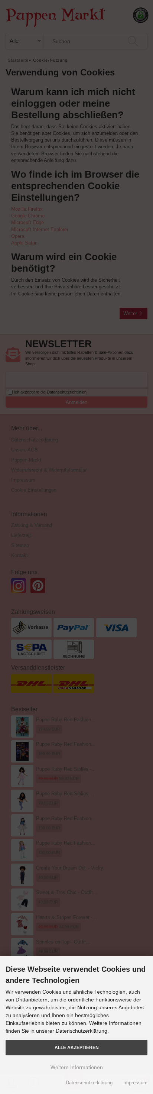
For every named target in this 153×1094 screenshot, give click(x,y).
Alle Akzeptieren (77, 1047)
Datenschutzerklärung (89, 1082)
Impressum (135, 1082)
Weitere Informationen (77, 1067)
